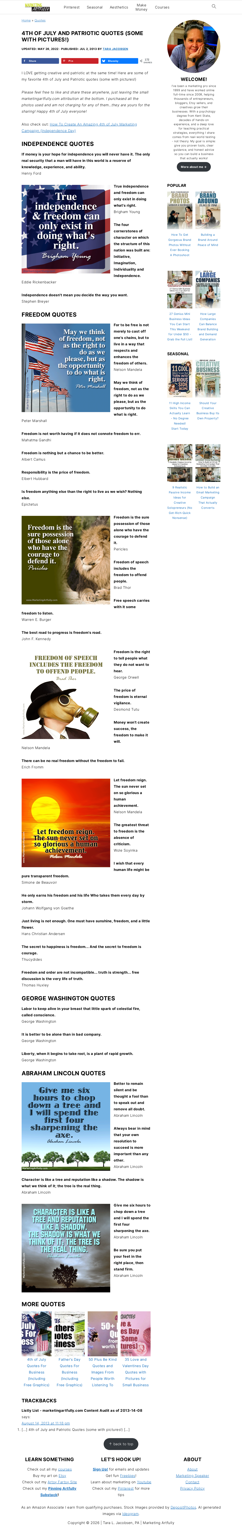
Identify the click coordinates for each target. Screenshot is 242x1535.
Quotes (40, 20)
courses (65, 1469)
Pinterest (72, 7)
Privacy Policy (192, 1488)
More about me (192, 167)
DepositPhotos (183, 1507)
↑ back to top (121, 1444)
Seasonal (95, 7)
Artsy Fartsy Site (62, 1482)
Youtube (144, 1482)
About (192, 1469)
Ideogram (130, 1514)
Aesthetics (119, 7)
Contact (192, 1482)
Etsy (62, 1476)
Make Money (142, 7)
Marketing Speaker (192, 1476)
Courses (162, 7)
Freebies (127, 1476)
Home (26, 20)
